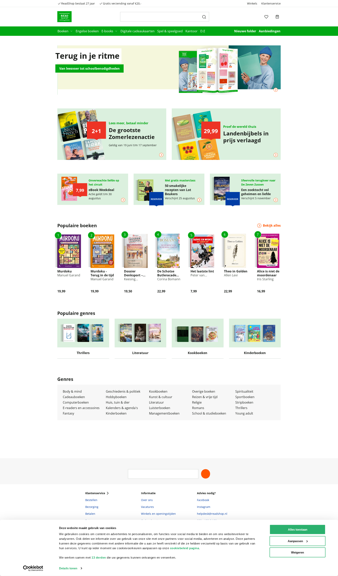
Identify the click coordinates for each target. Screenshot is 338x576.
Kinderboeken (116, 413)
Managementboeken (164, 413)
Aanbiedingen (269, 31)
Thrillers (241, 408)
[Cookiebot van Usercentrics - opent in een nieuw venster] (33, 568)
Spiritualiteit (244, 391)
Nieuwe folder (245, 31)
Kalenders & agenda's (122, 408)
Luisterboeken (159, 408)
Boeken (63, 31)
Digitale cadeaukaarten (137, 31)
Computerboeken (76, 402)
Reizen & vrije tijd (205, 397)
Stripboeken (244, 402)
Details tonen (68, 568)
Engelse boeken (87, 31)
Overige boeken (203, 391)
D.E (202, 31)
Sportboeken (244, 397)
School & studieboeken (209, 413)
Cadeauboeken (74, 397)
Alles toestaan (297, 529)
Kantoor (191, 31)
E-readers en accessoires (81, 408)
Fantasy (68, 413)
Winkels (252, 3)
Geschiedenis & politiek (123, 391)
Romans (198, 408)
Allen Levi (231, 275)
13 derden (99, 557)
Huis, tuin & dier (118, 402)
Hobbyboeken (116, 397)
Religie (197, 402)
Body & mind (72, 391)
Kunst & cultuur (160, 397)
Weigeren (297, 552)
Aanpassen (295, 541)
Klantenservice (271, 3)
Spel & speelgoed (170, 31)
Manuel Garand (68, 275)
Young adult (244, 413)
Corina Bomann (168, 279)
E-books (107, 31)
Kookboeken (158, 391)
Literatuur (156, 402)
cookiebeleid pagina (184, 548)
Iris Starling (265, 279)
